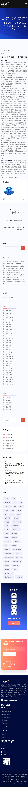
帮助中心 (8, 400)
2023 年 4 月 (9, 372)
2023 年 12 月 (9, 356)
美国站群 (7, 561)
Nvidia (6, 510)
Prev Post (11, 222)
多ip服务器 (7, 66)
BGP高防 (6, 498)
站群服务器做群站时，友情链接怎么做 (14, 227)
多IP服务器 (11, 160)
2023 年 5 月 (9, 370)
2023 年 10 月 (9, 359)
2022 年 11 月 (9, 381)
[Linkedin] (18, 212)
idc (15, 506)
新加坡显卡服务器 (6, 711)
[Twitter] (14, 212)
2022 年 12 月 (9, 379)
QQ (4, 752)
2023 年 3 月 (9, 375)
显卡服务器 (14, 533)
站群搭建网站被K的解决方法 (14, 220)
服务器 (6, 537)
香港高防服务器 (9, 577)
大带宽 (6, 526)
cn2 (15, 502)
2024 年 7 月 (9, 343)
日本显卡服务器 (6, 717)
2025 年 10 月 (9, 320)
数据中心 (7, 530)
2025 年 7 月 (9, 327)
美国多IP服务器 (9, 553)
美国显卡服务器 (9, 557)
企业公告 (8, 398)
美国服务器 (8, 402)
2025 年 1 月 (9, 336)
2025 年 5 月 (9, 329)
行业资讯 (8, 404)
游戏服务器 (17, 541)
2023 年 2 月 (9, 377)
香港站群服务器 (9, 573)
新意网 (6, 533)
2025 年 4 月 (9, 331)
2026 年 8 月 (9, 311)
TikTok (19, 510)
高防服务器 (8, 409)
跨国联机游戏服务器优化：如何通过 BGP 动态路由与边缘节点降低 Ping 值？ (13, 267)
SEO (12, 510)
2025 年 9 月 (9, 322)
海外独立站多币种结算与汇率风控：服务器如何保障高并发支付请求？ (13, 271)
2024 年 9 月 (9, 340)
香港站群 (15, 569)
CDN (14, 498)
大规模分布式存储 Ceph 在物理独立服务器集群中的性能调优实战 (13, 276)
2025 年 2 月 (9, 333)
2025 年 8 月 (9, 324)
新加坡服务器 (16, 530)
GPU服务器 (8, 506)
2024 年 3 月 (9, 352)
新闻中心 (4, 734)
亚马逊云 (4, 720)
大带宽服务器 (15, 526)
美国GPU (7, 549)
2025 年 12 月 (9, 317)
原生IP (18, 514)
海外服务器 (7, 541)
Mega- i (21, 506)
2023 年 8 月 (9, 363)
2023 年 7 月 (9, 365)
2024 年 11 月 (9, 338)
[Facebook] (9, 212)
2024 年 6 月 (9, 345)
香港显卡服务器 (6, 714)
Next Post (19, 229)
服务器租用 (14, 537)
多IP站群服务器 (5, 62)
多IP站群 (7, 522)
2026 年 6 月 (9, 315)
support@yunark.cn (11, 700)
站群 (6, 545)
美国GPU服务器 (17, 549)
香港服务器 (8, 407)
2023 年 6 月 (9, 368)
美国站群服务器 (17, 561)
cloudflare (7, 502)
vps (6, 514)
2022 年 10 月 (9, 384)
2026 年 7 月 (9, 313)
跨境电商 (7, 565)
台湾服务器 (7, 518)
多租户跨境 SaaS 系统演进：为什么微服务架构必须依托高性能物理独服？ (13, 262)
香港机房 (7, 569)
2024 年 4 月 (9, 349)
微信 (5, 754)
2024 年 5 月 (9, 347)
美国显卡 (18, 553)
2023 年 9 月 (9, 361)
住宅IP (11, 514)
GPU (20, 502)
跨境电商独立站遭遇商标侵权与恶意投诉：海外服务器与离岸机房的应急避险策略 (14, 281)
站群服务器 (13, 545)
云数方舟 (6, 50)
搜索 (4, 243)
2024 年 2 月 (9, 354)
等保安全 (4, 723)
